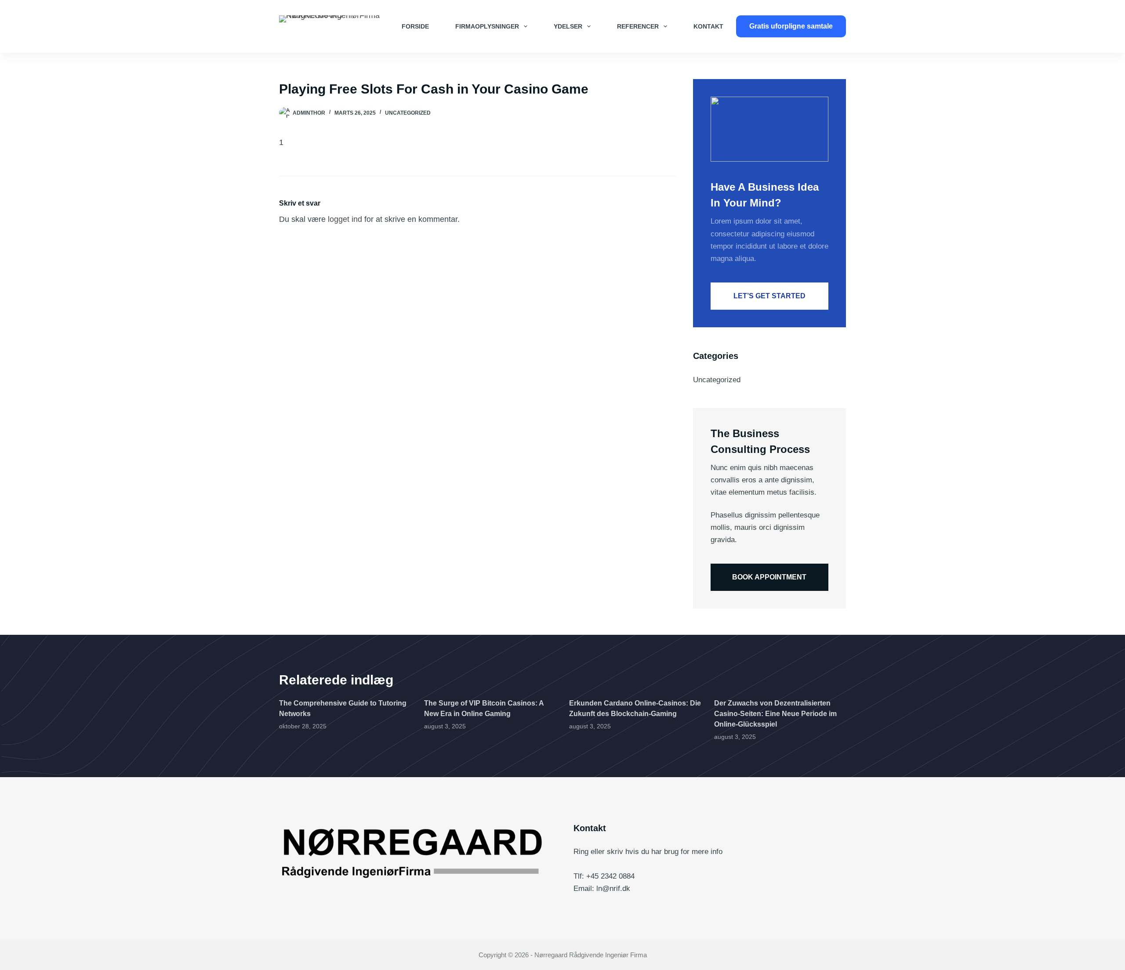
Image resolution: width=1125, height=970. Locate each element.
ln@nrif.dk (613, 888)
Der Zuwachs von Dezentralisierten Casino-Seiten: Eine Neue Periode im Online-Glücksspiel (775, 713)
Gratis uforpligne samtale (791, 26)
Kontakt (708, 26)
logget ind (345, 219)
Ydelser (568, 26)
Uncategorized (408, 113)
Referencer (638, 26)
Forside (415, 26)
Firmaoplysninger (487, 26)
